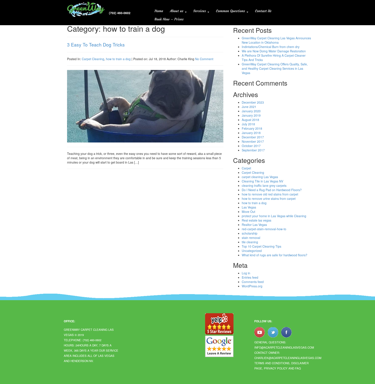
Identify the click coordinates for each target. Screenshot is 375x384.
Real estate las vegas (256, 220)
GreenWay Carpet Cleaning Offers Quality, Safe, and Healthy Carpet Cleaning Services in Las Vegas (275, 68)
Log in (246, 273)
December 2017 (253, 137)
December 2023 (253, 102)
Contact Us (263, 11)
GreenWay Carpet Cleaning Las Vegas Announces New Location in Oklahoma (276, 40)
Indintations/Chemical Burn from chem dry (270, 47)
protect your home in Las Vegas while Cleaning (274, 216)
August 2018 (250, 120)
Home (159, 11)
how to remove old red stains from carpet (270, 194)
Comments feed (253, 282)
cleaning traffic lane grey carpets (264, 185)
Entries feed (250, 277)
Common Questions (231, 11)
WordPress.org (252, 286)
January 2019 (251, 115)
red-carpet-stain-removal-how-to (264, 229)
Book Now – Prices (169, 19)
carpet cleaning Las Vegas (260, 177)
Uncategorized (252, 250)
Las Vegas (249, 207)
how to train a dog (118, 59)
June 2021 (249, 106)
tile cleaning (250, 242)
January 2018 (251, 133)
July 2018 (248, 124)
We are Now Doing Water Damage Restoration (274, 51)
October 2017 (251, 146)
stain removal (251, 237)
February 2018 (252, 128)
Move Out (248, 211)
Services (200, 11)
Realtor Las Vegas (254, 224)
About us (177, 11)
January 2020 (251, 111)
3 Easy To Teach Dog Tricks (96, 44)
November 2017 (253, 141)
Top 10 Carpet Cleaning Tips (261, 246)
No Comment (204, 59)
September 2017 (253, 150)
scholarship (249, 233)
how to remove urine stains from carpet (269, 198)
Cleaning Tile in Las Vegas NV (262, 181)
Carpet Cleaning (93, 59)
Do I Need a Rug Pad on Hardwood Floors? (272, 190)
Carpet (246, 168)
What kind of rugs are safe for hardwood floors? (274, 255)
